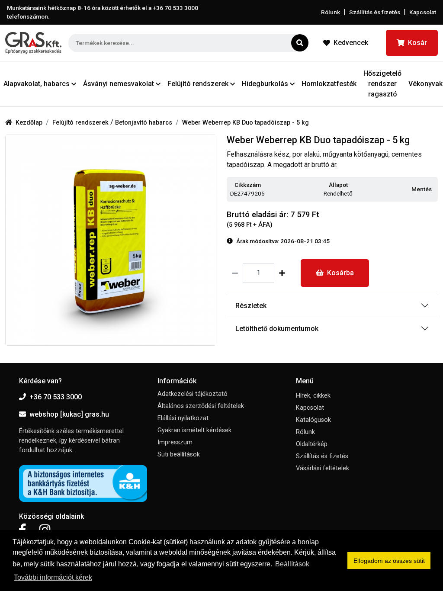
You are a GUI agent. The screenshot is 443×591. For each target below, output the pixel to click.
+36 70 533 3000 (55, 397)
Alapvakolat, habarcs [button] (36, 84)
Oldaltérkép (311, 444)
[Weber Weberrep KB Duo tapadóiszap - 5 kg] (110, 240)
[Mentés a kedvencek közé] (433, 190)
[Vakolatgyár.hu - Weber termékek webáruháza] (33, 43)
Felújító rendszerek (81, 122)
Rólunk (330, 12)
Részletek (250, 306)
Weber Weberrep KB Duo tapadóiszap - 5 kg (245, 122)
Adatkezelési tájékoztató (192, 394)
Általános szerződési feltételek (200, 406)
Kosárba (340, 273)
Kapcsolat (422, 12)
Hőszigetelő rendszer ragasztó (382, 83)
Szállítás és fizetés (374, 12)
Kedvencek (351, 43)
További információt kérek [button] (53, 577)
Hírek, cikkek (313, 395)
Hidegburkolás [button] (265, 84)
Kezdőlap (29, 122)
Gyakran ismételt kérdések (194, 430)
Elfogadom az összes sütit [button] (389, 560)
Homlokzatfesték (329, 84)
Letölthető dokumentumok (276, 328)
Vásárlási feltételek (322, 468)
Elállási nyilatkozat (183, 418)
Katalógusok (313, 420)
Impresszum (175, 442)
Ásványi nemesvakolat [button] (118, 84)
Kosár (417, 43)
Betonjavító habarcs (143, 122)
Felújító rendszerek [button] (197, 84)
